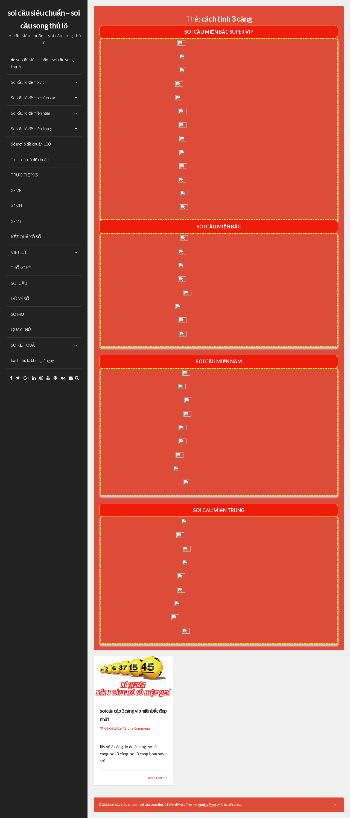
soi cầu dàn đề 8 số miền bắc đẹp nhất (223, 167)
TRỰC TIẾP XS (24, 174)
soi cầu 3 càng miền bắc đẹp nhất (223, 293)
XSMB (16, 190)
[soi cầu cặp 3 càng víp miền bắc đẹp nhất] (133, 678)
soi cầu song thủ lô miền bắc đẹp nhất (223, 71)
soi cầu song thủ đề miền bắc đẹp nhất (223, 126)
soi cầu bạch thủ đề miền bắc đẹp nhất (223, 112)
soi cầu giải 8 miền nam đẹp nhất (223, 401)
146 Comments (139, 728)
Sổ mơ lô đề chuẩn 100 (31, 143)
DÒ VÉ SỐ (20, 298)
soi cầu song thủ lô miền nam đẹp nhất (223, 442)
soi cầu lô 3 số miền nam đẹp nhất (223, 483)
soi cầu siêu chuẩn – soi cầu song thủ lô (42, 63)
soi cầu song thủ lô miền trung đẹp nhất (223, 590)
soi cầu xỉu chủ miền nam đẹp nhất (223, 374)
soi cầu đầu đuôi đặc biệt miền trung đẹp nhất (223, 618)
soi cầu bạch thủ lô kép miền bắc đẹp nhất (223, 85)
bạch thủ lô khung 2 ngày (32, 360)
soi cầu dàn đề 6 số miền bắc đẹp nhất (223, 153)
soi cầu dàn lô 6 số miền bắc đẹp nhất (223, 208)
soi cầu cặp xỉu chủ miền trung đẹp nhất (223, 577)
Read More (156, 778)
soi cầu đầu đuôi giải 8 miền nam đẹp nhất (223, 456)
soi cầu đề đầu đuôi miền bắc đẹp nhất (223, 334)
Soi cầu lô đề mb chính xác (33, 97)
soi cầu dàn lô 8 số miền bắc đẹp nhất (223, 239)
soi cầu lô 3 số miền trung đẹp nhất (223, 632)
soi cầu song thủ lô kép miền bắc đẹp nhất (223, 98)
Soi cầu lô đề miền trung (31, 128)
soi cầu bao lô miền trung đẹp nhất (223, 563)
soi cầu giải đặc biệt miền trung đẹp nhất (223, 536)
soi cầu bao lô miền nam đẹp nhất (223, 415)
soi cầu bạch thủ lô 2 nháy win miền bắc (223, 44)
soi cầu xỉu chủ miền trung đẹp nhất (223, 522)
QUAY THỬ (21, 329)
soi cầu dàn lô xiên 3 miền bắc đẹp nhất (223, 266)
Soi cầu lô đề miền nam (30, 113)
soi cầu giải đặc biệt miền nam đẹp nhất (223, 387)
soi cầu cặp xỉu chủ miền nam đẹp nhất (223, 428)
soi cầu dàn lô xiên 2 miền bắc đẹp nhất (223, 252)
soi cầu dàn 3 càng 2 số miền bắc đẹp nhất (223, 307)
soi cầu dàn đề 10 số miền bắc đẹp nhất (223, 180)
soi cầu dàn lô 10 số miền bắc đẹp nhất (223, 321)
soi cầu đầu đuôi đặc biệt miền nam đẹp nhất (223, 469)
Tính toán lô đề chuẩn (30, 159)
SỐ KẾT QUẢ (23, 345)
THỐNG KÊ (21, 267)
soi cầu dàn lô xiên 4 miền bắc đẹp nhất (223, 280)
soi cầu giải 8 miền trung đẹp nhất (223, 549)
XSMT (16, 221)
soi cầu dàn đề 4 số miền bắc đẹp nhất (223, 139)
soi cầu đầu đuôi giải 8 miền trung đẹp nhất (223, 604)
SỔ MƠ (17, 314)
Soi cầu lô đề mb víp (27, 82)
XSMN (16, 205)
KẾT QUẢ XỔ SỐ (26, 236)
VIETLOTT (20, 252)
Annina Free (207, 804)
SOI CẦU (19, 283)
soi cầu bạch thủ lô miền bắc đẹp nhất (223, 57)
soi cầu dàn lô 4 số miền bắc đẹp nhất (223, 194)
